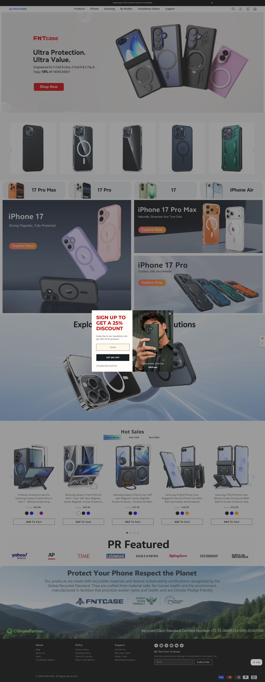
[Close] (170, 313)
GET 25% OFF (112, 357)
